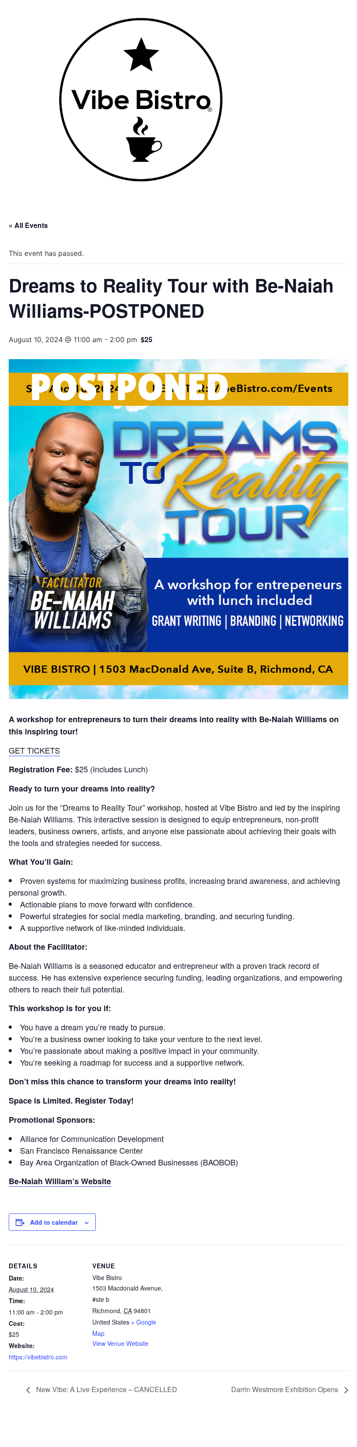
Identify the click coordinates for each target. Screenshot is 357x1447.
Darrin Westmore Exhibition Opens (285, 1389)
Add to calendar (53, 1222)
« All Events (28, 225)
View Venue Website (120, 1343)
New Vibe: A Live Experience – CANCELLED (105, 1389)
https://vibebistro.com (38, 1356)
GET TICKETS (34, 750)
